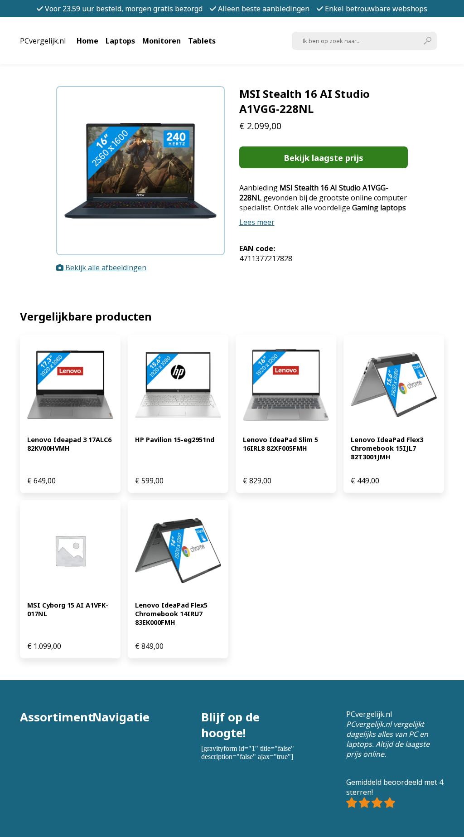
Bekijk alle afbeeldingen (104, 268)
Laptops (120, 41)
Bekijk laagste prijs (323, 157)
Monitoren (161, 41)
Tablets (202, 41)
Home (87, 41)
